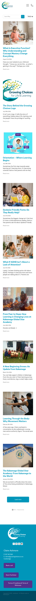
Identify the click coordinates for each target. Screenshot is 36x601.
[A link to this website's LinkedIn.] (19, 544)
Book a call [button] (9, 565)
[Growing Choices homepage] (13, 5)
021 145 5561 (9, 554)
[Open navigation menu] (27, 5)
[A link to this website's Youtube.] (22, 544)
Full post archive (20, 509)
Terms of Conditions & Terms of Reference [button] (18, 584)
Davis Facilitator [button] (11, 575)
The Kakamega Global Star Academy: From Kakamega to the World (17, 473)
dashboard (15, 593)
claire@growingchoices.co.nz (14, 556)
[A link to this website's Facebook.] (14, 544)
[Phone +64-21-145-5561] (32, 5)
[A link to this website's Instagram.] (16, 544)
